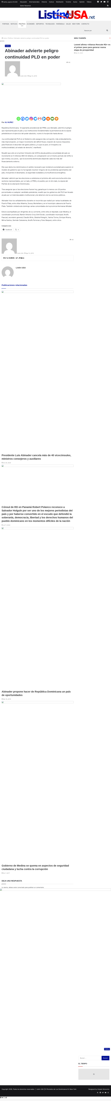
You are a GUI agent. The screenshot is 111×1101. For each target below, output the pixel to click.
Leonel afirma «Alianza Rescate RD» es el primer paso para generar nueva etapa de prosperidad (92, 47)
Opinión (82, 2)
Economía (31, 24)
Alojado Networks (103, 1089)
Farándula (60, 24)
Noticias (14, 24)
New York (76, 24)
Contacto (85, 24)
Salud (68, 24)
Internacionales (34, 2)
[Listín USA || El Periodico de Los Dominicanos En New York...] (66, 14)
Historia (44, 2)
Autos (75, 2)
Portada (5, 24)
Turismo (68, 2)
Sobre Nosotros (25, 6)
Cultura (51, 2)
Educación (23, 2)
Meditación (60, 2)
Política (22, 24)
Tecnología (50, 24)
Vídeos (89, 2)
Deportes (40, 24)
